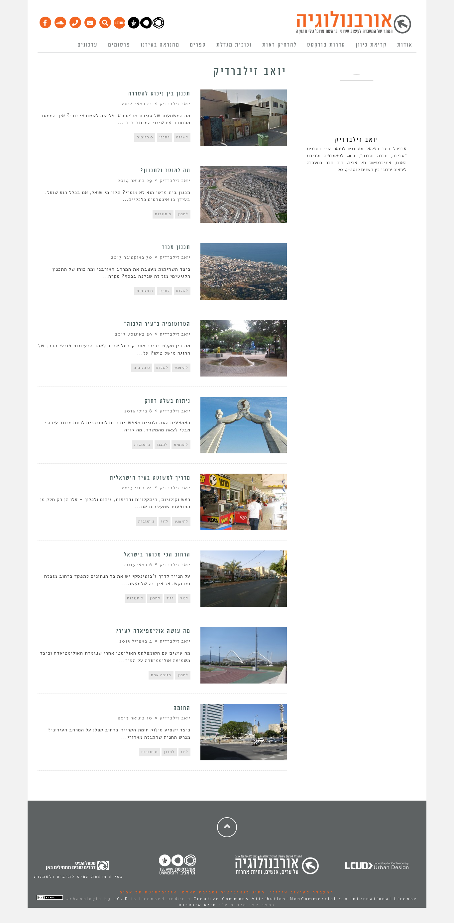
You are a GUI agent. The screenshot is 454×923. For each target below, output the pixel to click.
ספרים (198, 45)
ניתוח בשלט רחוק (167, 401)
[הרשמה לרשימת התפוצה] (89, 21)
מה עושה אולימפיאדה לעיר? (153, 631)
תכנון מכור (176, 247)
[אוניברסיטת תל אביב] (146, 27)
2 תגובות (142, 444)
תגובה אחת (161, 675)
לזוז (164, 521)
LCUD (121, 898)
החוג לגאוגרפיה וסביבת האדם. (221, 892)
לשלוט (182, 137)
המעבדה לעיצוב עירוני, (299, 892)
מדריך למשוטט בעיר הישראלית (150, 478)
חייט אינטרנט (198, 904)
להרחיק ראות (279, 45)
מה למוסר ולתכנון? (165, 171)
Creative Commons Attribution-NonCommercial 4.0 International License (305, 898)
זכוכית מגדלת (234, 45)
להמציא (181, 444)
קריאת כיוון (371, 45)
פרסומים (119, 45)
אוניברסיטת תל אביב (148, 892)
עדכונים (87, 45)
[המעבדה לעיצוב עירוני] (119, 27)
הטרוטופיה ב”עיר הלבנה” (157, 324)
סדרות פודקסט (326, 45)
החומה (181, 708)
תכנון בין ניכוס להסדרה (159, 94)
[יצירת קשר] (74, 21)
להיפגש (181, 367)
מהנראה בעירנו (160, 45)
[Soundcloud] (60, 21)
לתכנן (164, 137)
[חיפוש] (104, 21)
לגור (184, 598)
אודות (404, 45)
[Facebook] (45, 21)
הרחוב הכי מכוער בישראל (157, 555)
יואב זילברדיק (175, 103)
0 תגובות (145, 137)
